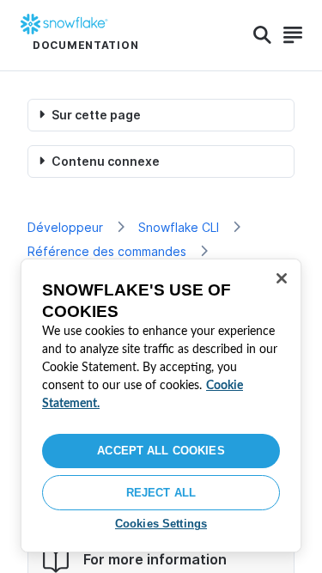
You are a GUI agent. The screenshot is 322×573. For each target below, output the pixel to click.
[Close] (282, 278)
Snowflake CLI (178, 227)
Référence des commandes (106, 251)
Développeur (65, 227)
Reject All (161, 492)
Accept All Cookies (160, 450)
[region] (161, 405)
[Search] (262, 35)
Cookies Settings (161, 523)
